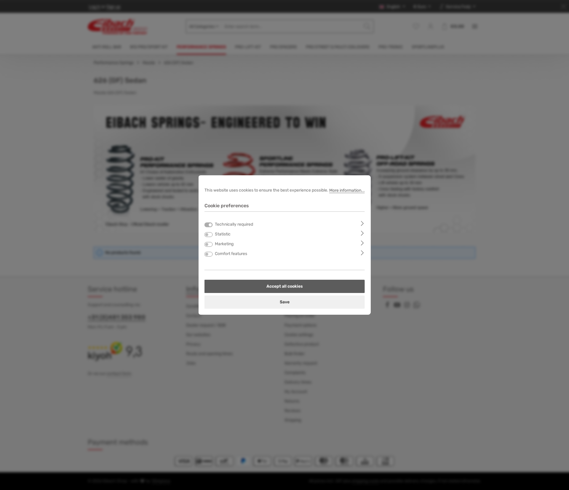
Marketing (224, 243)
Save (285, 302)
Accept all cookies (284, 286)
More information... (347, 190)
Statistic (223, 234)
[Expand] (362, 223)
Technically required (234, 224)
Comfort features (231, 253)
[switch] (208, 234)
